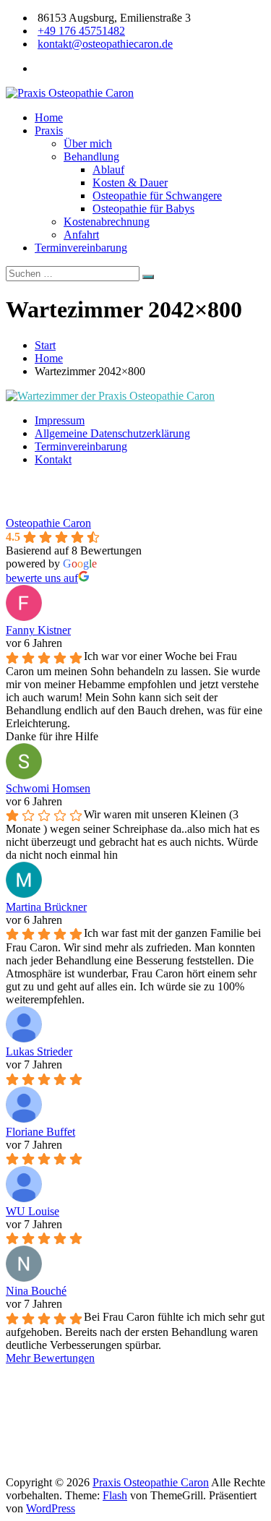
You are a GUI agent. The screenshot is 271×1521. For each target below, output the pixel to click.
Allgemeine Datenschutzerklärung (112, 433)
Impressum (60, 420)
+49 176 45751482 (81, 31)
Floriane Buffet (40, 1132)
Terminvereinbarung (81, 247)
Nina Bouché (36, 1291)
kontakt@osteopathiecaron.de (105, 44)
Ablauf (108, 169)
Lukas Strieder (39, 1051)
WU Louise (32, 1211)
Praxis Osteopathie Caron (151, 1482)
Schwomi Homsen (48, 788)
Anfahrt (81, 234)
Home (49, 117)
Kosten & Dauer (130, 182)
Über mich (88, 143)
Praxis (49, 130)
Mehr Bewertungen (50, 1358)
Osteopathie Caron (48, 523)
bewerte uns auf (42, 578)
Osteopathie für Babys (143, 208)
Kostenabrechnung (107, 221)
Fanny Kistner (38, 630)
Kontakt (53, 459)
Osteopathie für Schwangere (157, 195)
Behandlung (91, 156)
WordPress (50, 1508)
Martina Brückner (46, 907)
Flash (115, 1495)
